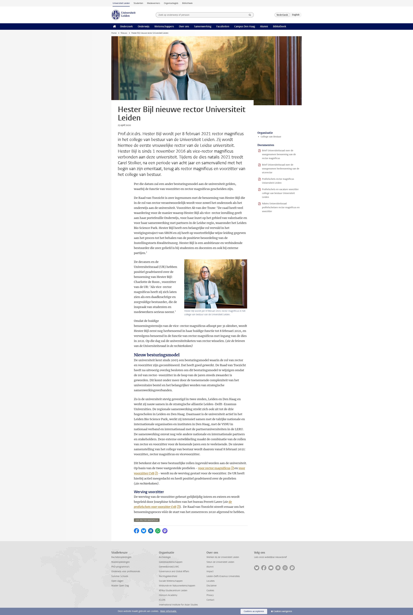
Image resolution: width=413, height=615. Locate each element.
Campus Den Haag (244, 26)
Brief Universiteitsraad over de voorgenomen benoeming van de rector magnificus (279, 154)
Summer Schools (119, 576)
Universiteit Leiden (121, 3)
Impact (209, 571)
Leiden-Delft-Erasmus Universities (223, 576)
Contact (210, 599)
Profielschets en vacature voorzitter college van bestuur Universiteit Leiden (280, 193)
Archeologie (165, 557)
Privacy (210, 595)
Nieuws (124, 33)
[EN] (295, 15)
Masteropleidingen (120, 562)
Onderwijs (143, 26)
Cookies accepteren (254, 611)
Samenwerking (202, 26)
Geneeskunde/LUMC (169, 566)
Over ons (184, 26)
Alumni (264, 26)
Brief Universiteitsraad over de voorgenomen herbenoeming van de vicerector (280, 168)
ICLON (162, 599)
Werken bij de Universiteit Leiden (222, 557)
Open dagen (117, 581)
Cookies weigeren (282, 611)
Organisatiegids (171, 3)
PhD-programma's (120, 566)
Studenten (138, 3)
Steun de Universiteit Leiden (220, 562)
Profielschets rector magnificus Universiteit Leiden (278, 181)
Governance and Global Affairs (174, 571)
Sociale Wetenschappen (171, 581)
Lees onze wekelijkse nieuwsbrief (270, 557)
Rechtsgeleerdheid (168, 576)
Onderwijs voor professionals (125, 571)
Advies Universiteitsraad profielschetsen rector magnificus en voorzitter (281, 207)
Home (113, 33)
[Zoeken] (250, 14)
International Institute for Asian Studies (178, 604)
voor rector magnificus (214, 468)
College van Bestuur (271, 136)
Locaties (210, 581)
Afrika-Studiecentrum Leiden (173, 590)
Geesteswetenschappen (170, 562)
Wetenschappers (164, 26)
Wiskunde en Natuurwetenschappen (177, 585)
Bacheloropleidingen (121, 557)
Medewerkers (153, 3)
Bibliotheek (187, 3)
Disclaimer (211, 585)
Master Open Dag (120, 585)
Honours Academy (168, 595)
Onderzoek (126, 26)
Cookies (210, 590)
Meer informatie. (168, 611)
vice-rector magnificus (147, 520)
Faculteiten (222, 26)
